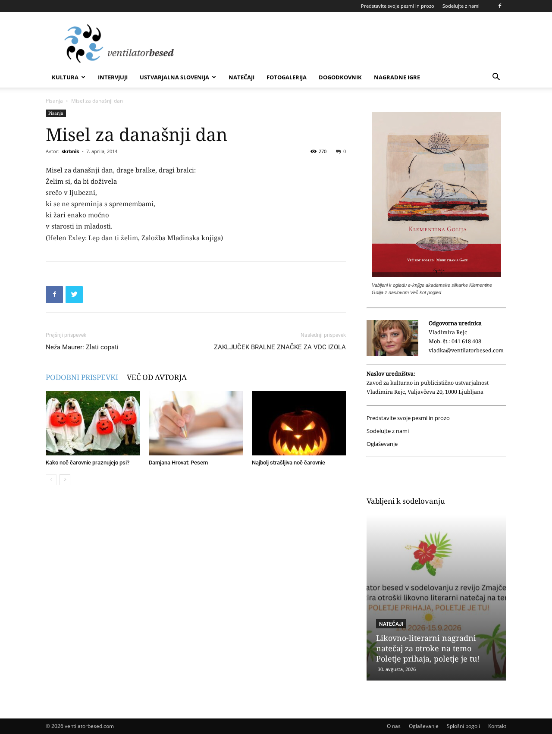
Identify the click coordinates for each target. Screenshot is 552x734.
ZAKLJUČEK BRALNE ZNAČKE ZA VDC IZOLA (280, 347)
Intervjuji (113, 77)
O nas (394, 726)
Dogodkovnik (340, 77)
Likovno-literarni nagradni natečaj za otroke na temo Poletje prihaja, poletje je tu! (428, 648)
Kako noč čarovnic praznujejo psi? (87, 462)
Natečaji (241, 77)
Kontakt (497, 726)
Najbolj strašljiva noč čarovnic (288, 462)
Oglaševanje (382, 444)
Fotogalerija (287, 77)
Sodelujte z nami (461, 6)
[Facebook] (499, 6)
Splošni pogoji (463, 726)
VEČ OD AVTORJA (157, 377)
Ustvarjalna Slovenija (174, 77)
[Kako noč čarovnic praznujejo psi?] (93, 423)
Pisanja (54, 100)
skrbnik (70, 151)
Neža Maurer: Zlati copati (82, 347)
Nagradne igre (397, 77)
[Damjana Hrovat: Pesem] (196, 423)
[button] (496, 78)
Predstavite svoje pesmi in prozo (397, 6)
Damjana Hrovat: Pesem (178, 462)
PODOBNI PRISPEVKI (82, 377)
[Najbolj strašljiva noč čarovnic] (299, 423)
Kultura (65, 77)
